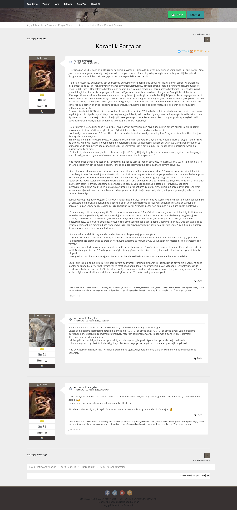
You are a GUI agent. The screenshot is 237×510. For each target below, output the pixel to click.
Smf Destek (152, 499)
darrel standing (43, 315)
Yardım (46, 3)
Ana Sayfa (32, 3)
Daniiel (114, 501)
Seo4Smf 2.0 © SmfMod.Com (133, 499)
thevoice (43, 58)
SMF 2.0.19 (85, 499)
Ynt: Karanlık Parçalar (85, 318)
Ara (57, 3)
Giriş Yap (81, 3)
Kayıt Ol (95, 3)
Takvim (68, 3)
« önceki (197, 34)
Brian (136, 501)
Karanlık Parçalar (83, 60)
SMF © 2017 (96, 499)
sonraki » (205, 34)
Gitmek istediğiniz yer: (189, 475)
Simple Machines (110, 499)
